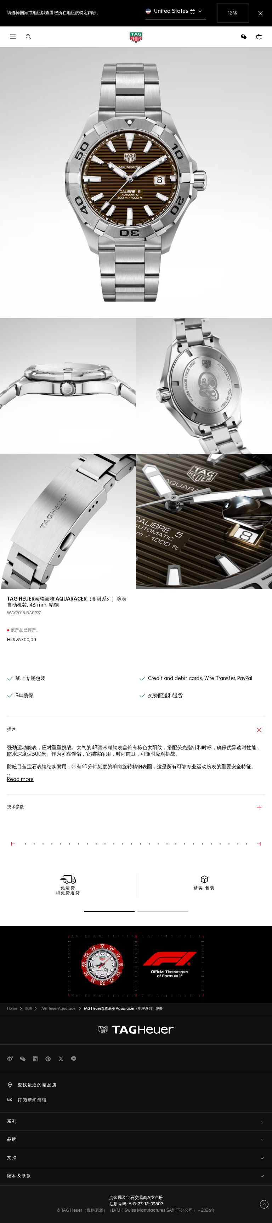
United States (171, 11)
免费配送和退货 (165, 695)
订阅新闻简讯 (32, 1100)
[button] (243, 36)
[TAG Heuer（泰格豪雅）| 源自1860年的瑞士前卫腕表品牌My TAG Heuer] (136, 1029)
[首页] (136, 37)
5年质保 (24, 695)
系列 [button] (12, 1122)
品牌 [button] (12, 1140)
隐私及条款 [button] (19, 1176)
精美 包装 (204, 888)
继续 (238, 13)
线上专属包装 (30, 678)
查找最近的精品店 (37, 1085)
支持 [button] (12, 1158)
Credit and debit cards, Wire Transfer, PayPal (200, 678)
